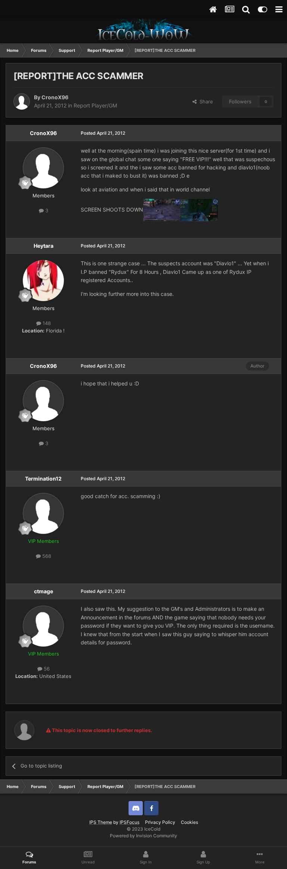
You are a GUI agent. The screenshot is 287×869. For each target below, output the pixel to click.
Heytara (43, 246)
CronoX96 (54, 97)
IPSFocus (129, 822)
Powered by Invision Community (143, 835)
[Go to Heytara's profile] (43, 280)
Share (205, 101)
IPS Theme (100, 822)
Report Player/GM (95, 105)
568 (46, 556)
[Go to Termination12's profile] (43, 513)
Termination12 (43, 478)
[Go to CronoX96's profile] (21, 101)
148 (46, 323)
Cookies (189, 822)
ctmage (43, 591)
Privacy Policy (160, 822)
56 (46, 669)
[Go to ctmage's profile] (43, 626)
